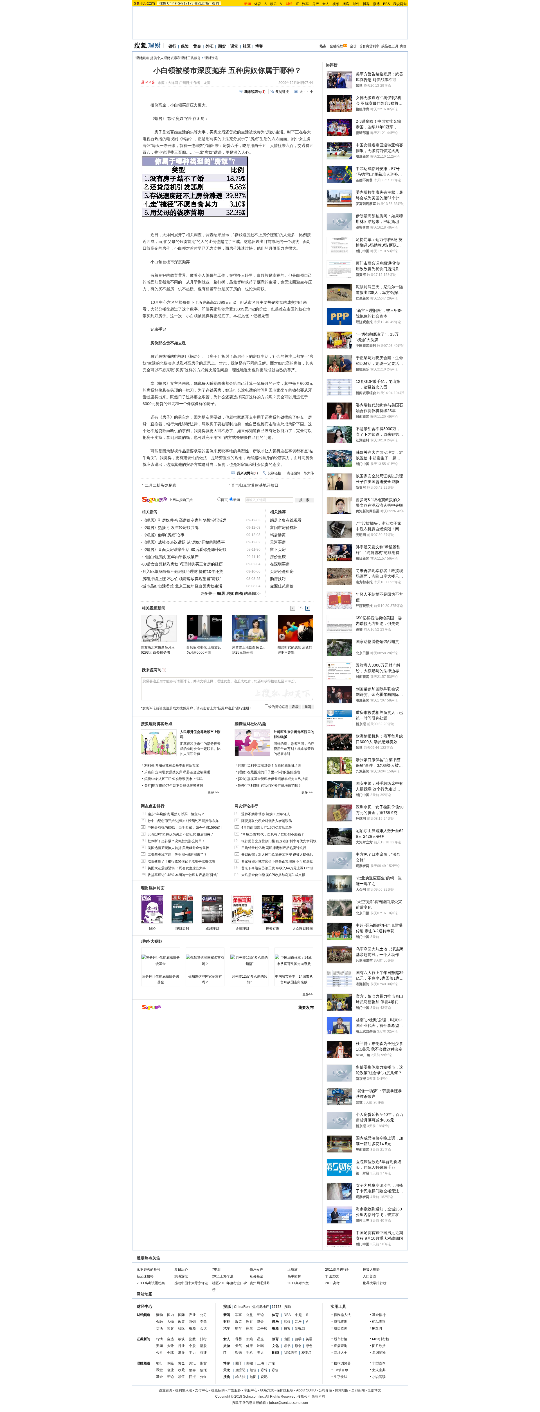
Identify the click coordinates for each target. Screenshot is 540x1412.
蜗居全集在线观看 (286, 520)
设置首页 (165, 1390)
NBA (287, 1315)
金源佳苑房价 (282, 586)
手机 (249, 1353)
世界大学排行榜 (374, 1283)
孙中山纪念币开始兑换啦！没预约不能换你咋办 (183, 821)
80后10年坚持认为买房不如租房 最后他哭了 (181, 834)
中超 (298, 1315)
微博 (376, 4)
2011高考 (332, 1283)
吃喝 (260, 1346)
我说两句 (400, 4)
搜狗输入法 (342, 1315)
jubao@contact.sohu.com (288, 1403)
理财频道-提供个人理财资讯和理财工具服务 (168, 58)
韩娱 (287, 1322)
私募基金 (256, 1276)
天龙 (226, 1370)
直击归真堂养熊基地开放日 (254, 485)
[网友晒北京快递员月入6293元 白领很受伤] (158, 628)
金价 (353, 46)
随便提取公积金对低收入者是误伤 (266, 821)
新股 (203, 1346)
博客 (366, 4)
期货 (222, 46)
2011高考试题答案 (151, 1283)
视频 (335, 4)
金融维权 (336, 46)
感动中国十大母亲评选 (191, 1283)
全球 (170, 1353)
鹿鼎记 (240, 1370)
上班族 (292, 1270)
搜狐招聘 (218, 1390)
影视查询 (340, 1322)
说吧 (264, 1377)
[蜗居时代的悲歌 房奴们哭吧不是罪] (295, 628)
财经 (226, 1322)
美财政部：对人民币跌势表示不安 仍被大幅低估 (277, 855)
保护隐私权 (284, 1390)
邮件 (356, 4)
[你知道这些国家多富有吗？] (205, 960)
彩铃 (264, 1370)
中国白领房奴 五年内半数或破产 (170, 557)
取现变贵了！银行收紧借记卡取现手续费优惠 (181, 861)
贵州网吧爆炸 (260, 1283)
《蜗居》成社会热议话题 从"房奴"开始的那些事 (183, 542)
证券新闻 (143, 1339)
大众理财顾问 (302, 929)
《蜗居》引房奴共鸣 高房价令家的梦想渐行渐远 (184, 520)
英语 (309, 1339)
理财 (249, 1322)
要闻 (159, 1346)
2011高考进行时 (337, 1270)
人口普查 (369, 1276)
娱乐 (273, 4)
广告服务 (234, 1390)
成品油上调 (389, 46)
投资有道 (272, 929)
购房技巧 (278, 579)
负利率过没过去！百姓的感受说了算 (274, 765)
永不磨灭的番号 (148, 1270)
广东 (271, 1363)
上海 (260, 1363)
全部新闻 (358, 1390)
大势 (170, 1346)
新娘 (249, 1339)
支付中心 (201, 1390)
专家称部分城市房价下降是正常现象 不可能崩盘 (277, 861)
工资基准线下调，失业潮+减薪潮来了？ (177, 855)
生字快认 (340, 1377)
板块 (181, 1339)
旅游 (226, 1346)
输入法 (240, 1377)
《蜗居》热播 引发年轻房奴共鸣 (170, 527)
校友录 (307, 1353)
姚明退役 (181, 1276)
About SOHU (306, 1390)
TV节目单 (341, 1370)
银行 (172, 46)
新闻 (226, 1315)
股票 (238, 1322)
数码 (238, 1353)
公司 (203, 1315)
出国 (287, 1339)
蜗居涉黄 (278, 535)
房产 (315, 4)
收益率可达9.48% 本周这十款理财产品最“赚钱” (183, 875)
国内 (170, 1315)
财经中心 (144, 1306)
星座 (260, 1339)
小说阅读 (379, 1377)
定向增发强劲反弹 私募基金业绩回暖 (182, 772)
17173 (189, 3)
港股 (181, 1353)
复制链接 (282, 92)
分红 (203, 1377)
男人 (260, 1353)
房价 (403, 46)
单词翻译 (379, 1353)
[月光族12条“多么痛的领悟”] (249, 960)
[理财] (242, 765)
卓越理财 (212, 929)
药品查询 (379, 1322)
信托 (203, 1370)
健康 (249, 1346)
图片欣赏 (379, 1346)
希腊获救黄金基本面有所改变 (177, 765)
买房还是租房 (282, 571)
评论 (170, 1377)
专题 (203, 1322)
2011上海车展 (222, 1276)
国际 (181, 1315)
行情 (159, 1339)
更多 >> (213, 792)
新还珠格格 (145, 1276)
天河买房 (278, 542)
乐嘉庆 (149, 772)
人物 (170, 1322)
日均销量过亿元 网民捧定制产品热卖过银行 (273, 848)
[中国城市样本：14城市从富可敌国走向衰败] (294, 960)
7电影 (216, 1270)
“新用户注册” (226, 708)
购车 (238, 1328)
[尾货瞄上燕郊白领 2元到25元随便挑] (249, 628)
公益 (249, 1315)
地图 (253, 1377)
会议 (203, 1328)
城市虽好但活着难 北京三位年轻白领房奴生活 (182, 586)
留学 (298, 1339)
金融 (159, 1322)
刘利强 (149, 765)
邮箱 (249, 1363)
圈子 (238, 1363)
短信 (253, 1370)
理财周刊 (182, 929)
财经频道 (143, 1315)
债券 (192, 1370)
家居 (249, 1328)
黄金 (197, 46)
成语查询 (340, 1328)
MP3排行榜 (380, 1339)
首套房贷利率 (369, 46)
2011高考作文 (298, 1283)
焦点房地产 (202, 3)
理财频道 (143, 1363)
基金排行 (379, 1315)
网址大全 (340, 1353)
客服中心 (250, 1390)
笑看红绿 (151, 779)
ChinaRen (175, 3)
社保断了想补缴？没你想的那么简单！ (176, 841)
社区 (247, 46)
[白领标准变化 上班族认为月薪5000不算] (204, 628)
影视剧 (300, 1328)
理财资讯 (211, 58)
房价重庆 (278, 557)
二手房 (262, 1328)
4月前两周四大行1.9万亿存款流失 (266, 828)
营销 (192, 1322)
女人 (325, 4)
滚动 (159, 1315)
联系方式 (267, 1390)
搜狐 (162, 3)
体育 (257, 4)
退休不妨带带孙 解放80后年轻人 (265, 814)
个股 (192, 1346)
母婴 (238, 1339)
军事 (238, 1315)
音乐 (298, 1322)
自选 (170, 1339)
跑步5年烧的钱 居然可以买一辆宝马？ (176, 814)
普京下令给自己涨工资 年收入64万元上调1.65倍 (277, 868)
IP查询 (377, 1328)
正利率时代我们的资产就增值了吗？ (274, 786)
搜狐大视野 (371, 1270)
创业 (170, 1370)
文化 (275, 1346)
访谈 (159, 1328)
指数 (192, 1339)
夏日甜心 (181, 1270)
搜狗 (215, 3)
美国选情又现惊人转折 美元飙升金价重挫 (178, 848)
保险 (185, 46)
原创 (298, 1346)
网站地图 (341, 1390)
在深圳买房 (280, 564)
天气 (238, 1346)
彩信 (275, 1370)
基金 (159, 1377)
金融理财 (242, 929)
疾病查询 (340, 1346)
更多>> (307, 994)
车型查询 (379, 1363)
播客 (346, 4)
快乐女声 (256, 1270)
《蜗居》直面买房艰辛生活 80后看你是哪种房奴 (184, 549)
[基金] (242, 779)
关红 (147, 786)
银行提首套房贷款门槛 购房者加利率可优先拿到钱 (278, 841)
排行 (203, 1339)
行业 (181, 1346)
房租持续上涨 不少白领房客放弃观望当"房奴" (181, 579)
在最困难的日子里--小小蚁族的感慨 (273, 772)
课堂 (234, 46)
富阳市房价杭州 (284, 527)
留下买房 (278, 549)
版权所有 (318, 1396)
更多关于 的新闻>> (230, 593)
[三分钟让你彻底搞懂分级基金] (160, 960)
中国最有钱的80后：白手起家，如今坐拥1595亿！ (186, 828)
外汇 (209, 46)
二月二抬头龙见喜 (160, 485)
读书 (287, 1346)
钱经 (152, 929)
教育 (275, 1339)
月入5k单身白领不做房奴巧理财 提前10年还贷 (182, 571)
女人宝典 (379, 1370)
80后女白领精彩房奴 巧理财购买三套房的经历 (182, 564)
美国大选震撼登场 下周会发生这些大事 (177, 868)
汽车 (305, 4)
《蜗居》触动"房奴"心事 (163, 535)
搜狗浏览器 (342, 1363)
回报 (192, 1377)
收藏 (181, 1370)
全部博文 (374, 1390)
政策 (181, 1322)
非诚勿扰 (332, 1276)
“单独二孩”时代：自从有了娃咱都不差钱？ (272, 834)
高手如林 (294, 1276)
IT (297, 4)
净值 (181, 1377)
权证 (203, 1353)
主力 (192, 1353)
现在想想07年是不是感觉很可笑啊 (177, 786)
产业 (192, 1315)
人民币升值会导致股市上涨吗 (180, 779)
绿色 (309, 1346)
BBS (386, 4)
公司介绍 (325, 1390)
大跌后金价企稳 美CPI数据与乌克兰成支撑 (273, 875)
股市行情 (340, 1339)
